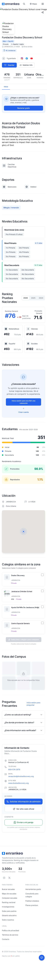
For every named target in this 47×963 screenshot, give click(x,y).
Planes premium (31, 905)
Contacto (5, 939)
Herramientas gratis (33, 889)
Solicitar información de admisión (25, 801)
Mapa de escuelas (9, 894)
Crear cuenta (23, 412)
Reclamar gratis (23, 108)
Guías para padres (9, 911)
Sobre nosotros (8, 920)
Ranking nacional (8, 902)
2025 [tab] (33, 298)
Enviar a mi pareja (25, 822)
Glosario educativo (9, 915)
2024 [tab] (41, 298)
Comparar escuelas (9, 898)
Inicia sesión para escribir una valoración (23, 402)
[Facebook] (27, 58)
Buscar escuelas (8, 889)
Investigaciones (8, 907)
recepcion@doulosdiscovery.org (21, 776)
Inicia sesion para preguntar (33, 704)
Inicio (6, 87)
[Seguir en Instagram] (4, 878)
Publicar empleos (32, 901)
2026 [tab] (25, 298)
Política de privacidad (10, 930)
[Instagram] (22, 58)
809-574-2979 (14, 769)
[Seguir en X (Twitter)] (9, 878)
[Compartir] (42, 12)
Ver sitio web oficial (25, 809)
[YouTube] (31, 58)
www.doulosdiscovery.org (18, 783)
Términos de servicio (10, 935)
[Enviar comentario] (42, 958)
